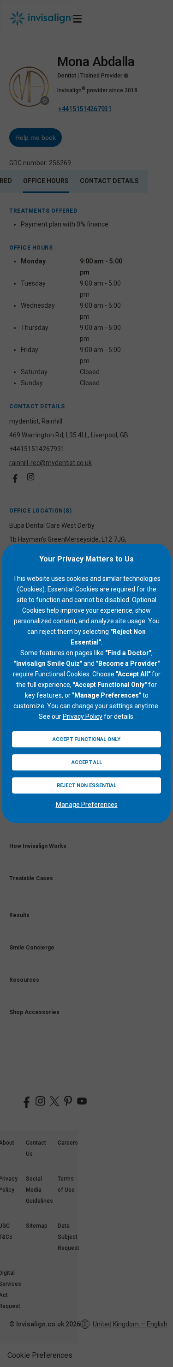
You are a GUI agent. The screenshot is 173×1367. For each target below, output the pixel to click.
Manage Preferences (87, 804)
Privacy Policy (82, 716)
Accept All (87, 762)
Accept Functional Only (86, 739)
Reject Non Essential (86, 785)
